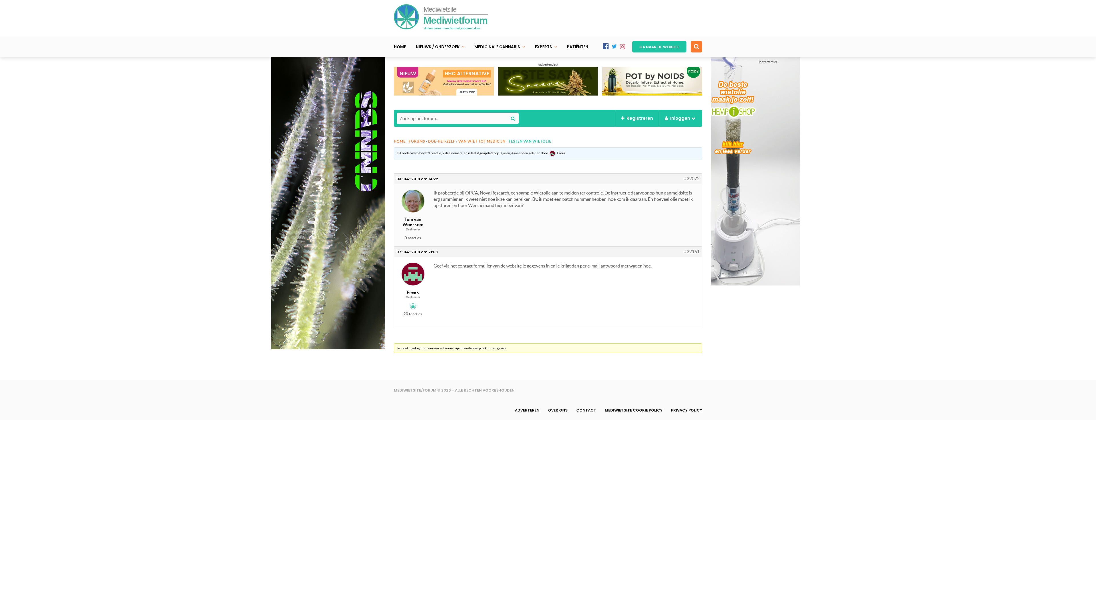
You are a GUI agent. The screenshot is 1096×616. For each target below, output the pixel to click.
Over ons (558, 410)
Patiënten (577, 47)
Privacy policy (686, 410)
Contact (586, 410)
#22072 (692, 178)
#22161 (692, 251)
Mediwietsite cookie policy (633, 410)
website (659, 47)
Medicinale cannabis (497, 47)
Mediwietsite (440, 9)
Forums (417, 141)
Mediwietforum (455, 20)
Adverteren (527, 410)
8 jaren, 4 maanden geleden (520, 153)
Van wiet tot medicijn (481, 141)
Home (400, 47)
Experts (543, 47)
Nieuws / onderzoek (438, 47)
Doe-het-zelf (441, 141)
